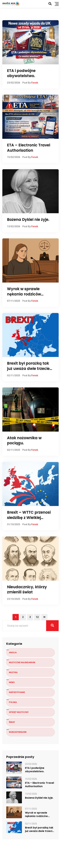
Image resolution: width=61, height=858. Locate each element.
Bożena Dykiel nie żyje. (28, 219)
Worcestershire (17, 732)
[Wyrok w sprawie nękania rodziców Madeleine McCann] (14, 812)
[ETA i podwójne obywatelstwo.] (14, 767)
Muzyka (13, 672)
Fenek (34, 82)
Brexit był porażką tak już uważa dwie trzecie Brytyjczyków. (28, 368)
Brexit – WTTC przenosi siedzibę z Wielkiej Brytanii (29, 517)
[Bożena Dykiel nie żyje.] (14, 797)
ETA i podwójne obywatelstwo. (21, 73)
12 (37, 617)
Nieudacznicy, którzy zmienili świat (27, 589)
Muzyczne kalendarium (22, 662)
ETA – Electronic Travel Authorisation (28, 148)
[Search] (50, 4)
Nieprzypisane (17, 692)
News (12, 682)
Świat (12, 722)
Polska (13, 702)
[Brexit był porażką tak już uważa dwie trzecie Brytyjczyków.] (14, 827)
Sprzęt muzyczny (19, 712)
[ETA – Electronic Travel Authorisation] (14, 782)
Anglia (13, 652)
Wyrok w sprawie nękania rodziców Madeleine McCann (25, 294)
